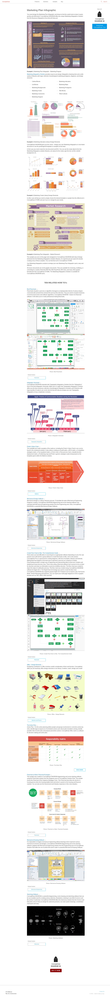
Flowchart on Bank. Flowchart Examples (38, 774)
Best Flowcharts (31, 289)
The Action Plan (31, 725)
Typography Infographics (36, 441)
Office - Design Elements (34, 664)
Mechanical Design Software (35, 498)
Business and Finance (37, 720)
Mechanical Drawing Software (35, 840)
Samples (55, 1)
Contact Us (101, 991)
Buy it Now (56, 970)
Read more (79, 769)
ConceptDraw (6, 1)
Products (37, 1)
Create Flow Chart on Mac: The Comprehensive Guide (42, 553)
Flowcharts (36, 377)
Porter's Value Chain (33, 446)
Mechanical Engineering (36, 548)
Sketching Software (32, 894)
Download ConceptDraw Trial (100, 26)
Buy (62, 1)
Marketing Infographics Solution (36, 74)
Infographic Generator (33, 382)
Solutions (45, 1)
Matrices (37, 493)
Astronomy (36, 944)
